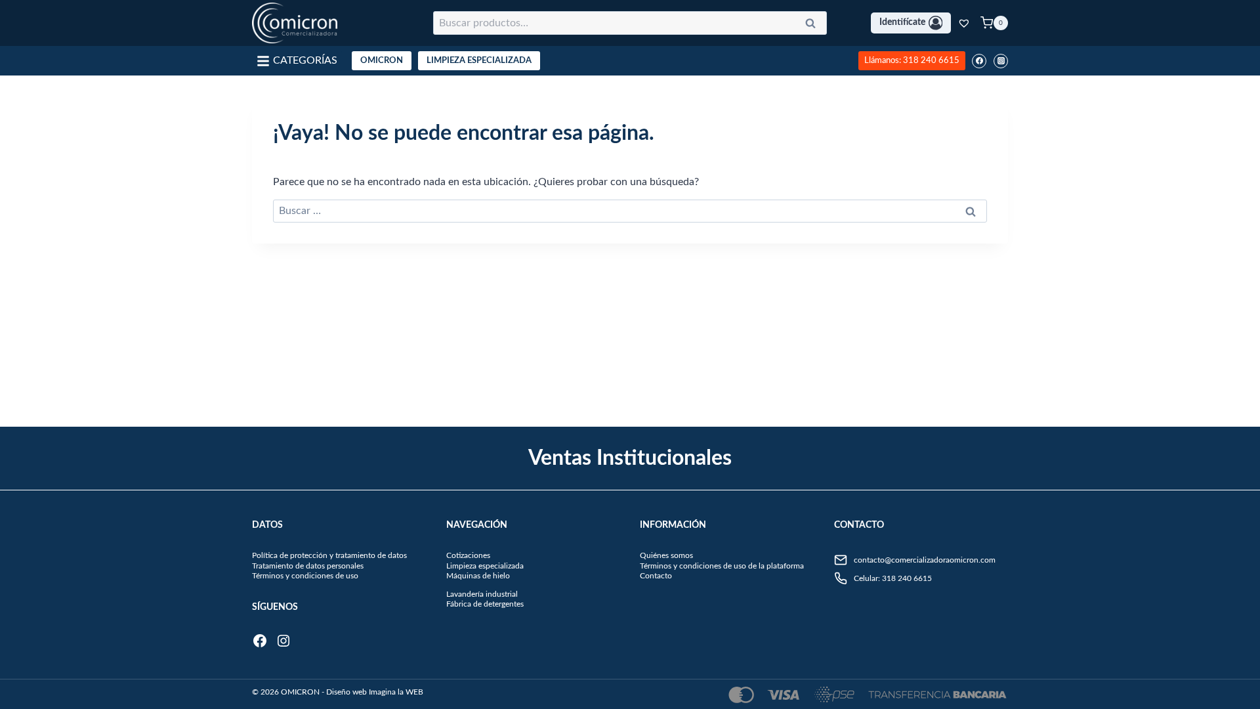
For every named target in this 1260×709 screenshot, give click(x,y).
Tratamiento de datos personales (308, 566)
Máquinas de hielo (478, 576)
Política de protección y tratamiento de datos (329, 555)
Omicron (381, 60)
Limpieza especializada (485, 566)
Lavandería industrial (482, 594)
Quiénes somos (666, 555)
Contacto (656, 576)
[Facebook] (979, 61)
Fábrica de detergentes (485, 604)
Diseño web (346, 692)
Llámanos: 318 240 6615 (911, 60)
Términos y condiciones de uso (305, 576)
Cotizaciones (468, 555)
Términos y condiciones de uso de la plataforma (722, 566)
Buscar (814, 26)
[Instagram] (1001, 61)
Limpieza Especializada (479, 60)
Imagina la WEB (396, 692)
